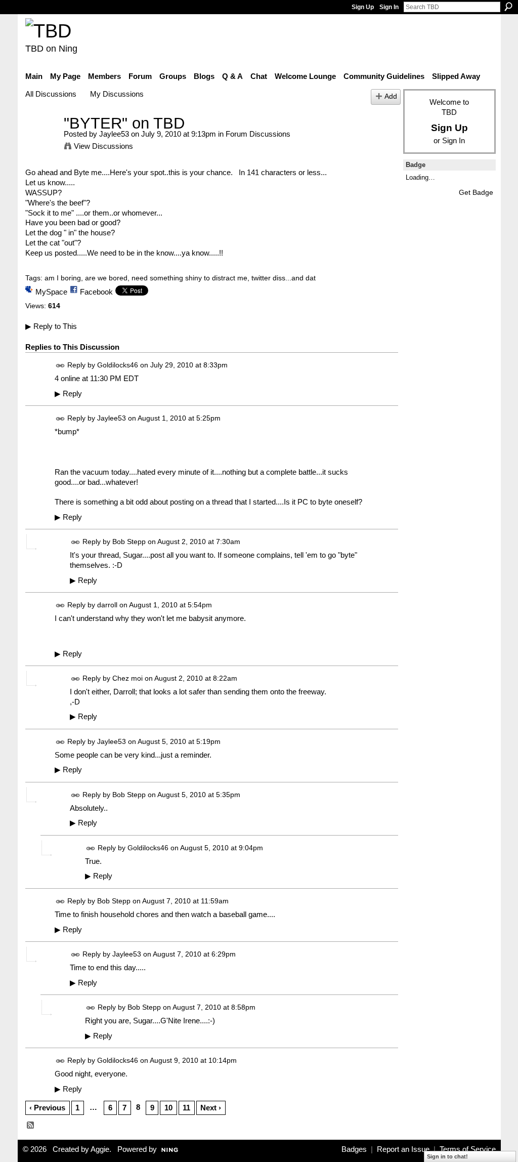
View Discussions (103, 146)
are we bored (106, 278)
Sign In (389, 7)
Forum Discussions (258, 134)
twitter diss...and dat (283, 278)
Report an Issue (403, 1149)
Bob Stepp (129, 542)
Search (508, 6)
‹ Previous (47, 1107)
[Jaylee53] (41, 142)
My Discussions (117, 94)
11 (186, 1107)
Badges (354, 1149)
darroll (107, 605)
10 (168, 1107)
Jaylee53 (114, 134)
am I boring (63, 278)
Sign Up (363, 7)
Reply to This (51, 326)
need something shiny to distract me (189, 278)
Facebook (96, 291)
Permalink (60, 365)
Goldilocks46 (117, 365)
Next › (210, 1107)
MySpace (51, 291)
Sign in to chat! (447, 1156)
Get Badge (476, 192)
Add (390, 96)
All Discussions (50, 94)
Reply (68, 394)
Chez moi (127, 678)
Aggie (100, 1149)
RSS (30, 1125)
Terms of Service (468, 1149)
